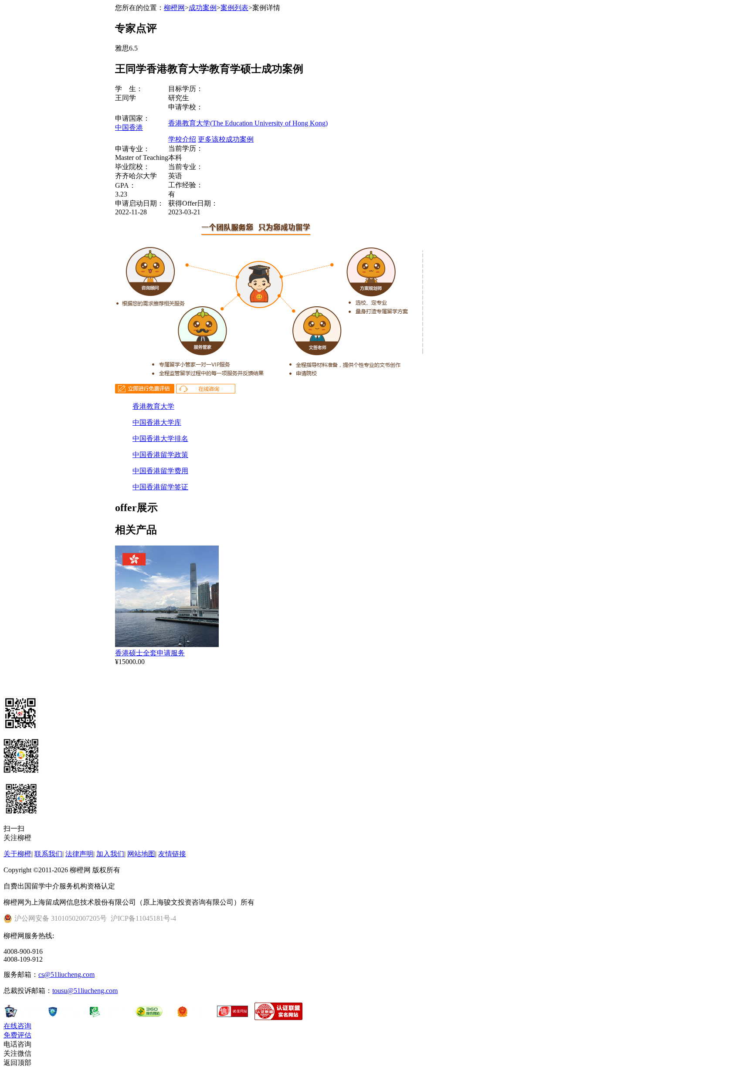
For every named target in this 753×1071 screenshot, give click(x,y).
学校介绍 (182, 139)
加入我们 (110, 853)
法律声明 (79, 853)
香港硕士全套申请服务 (150, 653)
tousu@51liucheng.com (85, 990)
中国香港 (129, 127)
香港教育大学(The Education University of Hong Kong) (248, 123)
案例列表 (234, 7)
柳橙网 (174, 7)
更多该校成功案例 (226, 139)
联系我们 (48, 853)
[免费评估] (144, 391)
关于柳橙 (17, 853)
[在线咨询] (205, 391)
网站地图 (141, 853)
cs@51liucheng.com (66, 974)
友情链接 (172, 853)
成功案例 (203, 7)
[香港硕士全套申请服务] (167, 644)
